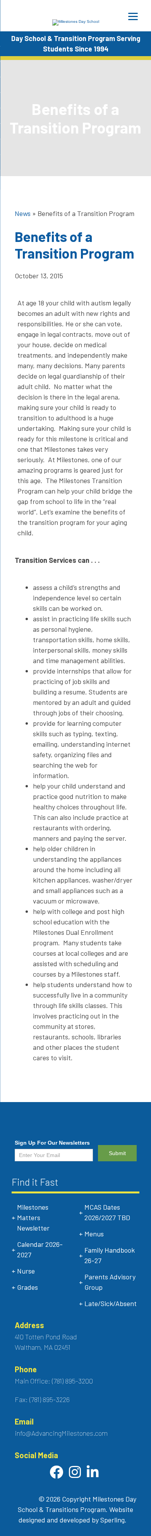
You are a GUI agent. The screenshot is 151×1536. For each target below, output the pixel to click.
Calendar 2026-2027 (40, 1249)
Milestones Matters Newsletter (33, 1217)
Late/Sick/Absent (110, 1303)
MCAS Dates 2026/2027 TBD (107, 1212)
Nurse (26, 1271)
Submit (117, 1153)
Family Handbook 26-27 (109, 1255)
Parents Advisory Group (110, 1281)
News (23, 213)
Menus (94, 1233)
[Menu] (133, 16)
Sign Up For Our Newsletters (52, 1143)
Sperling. (113, 1519)
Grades (27, 1287)
